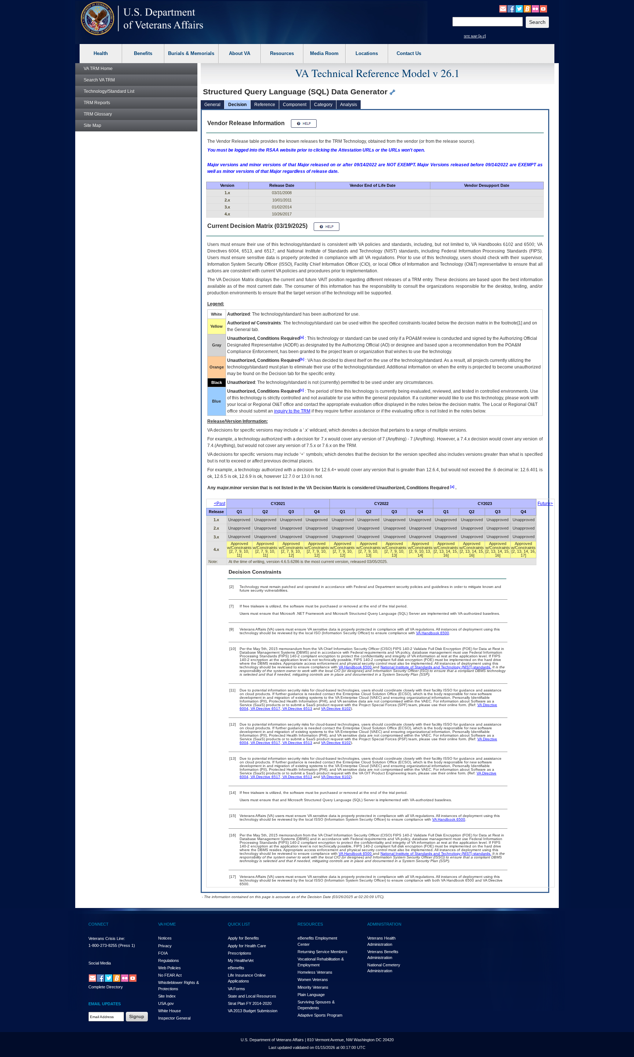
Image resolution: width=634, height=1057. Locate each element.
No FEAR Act (170, 975)
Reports (97, 102)
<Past (219, 503)
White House (169, 1011)
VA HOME (167, 924)
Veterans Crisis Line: (106, 938)
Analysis (348, 104)
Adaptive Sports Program (320, 1015)
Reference (264, 104)
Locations (367, 53)
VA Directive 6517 (264, 709)
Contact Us (409, 53)
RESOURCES (310, 924)
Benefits (143, 53)
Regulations (168, 960)
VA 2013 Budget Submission (252, 1011)
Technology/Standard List (109, 91)
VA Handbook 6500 (432, 633)
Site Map (92, 125)
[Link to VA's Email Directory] (503, 8)
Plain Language (311, 994)
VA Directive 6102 (336, 709)
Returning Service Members (322, 951)
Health (101, 53)
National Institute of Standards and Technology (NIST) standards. (435, 667)
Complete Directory (105, 987)
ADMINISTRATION (384, 924)
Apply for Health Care (247, 946)
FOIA (163, 953)
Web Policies (169, 968)
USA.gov (166, 1003)
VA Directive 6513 (296, 709)
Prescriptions (239, 953)
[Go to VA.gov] (142, 18)
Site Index (167, 996)
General (212, 104)
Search (99, 80)
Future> (545, 503)
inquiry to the (292, 411)
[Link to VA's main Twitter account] (519, 8)
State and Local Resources (252, 996)
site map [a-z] (475, 36)
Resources (282, 53)
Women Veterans (313, 979)
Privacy (165, 946)
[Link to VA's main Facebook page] (511, 8)
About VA (239, 53)
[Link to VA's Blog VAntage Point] (527, 8)
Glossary (98, 114)
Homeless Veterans (315, 972)
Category (323, 104)
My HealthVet (241, 960)
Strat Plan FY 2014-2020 (250, 1003)
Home (98, 68)
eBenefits (236, 968)
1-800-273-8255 (102, 945)
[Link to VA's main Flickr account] (535, 8)
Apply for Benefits (243, 938)
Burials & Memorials (191, 53)
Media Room (324, 53)
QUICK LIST (239, 924)
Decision (237, 104)
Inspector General (174, 1018)
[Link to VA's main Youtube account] (543, 8)
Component (294, 104)
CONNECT (98, 924)
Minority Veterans (313, 987)
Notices (165, 938)
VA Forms (236, 989)
